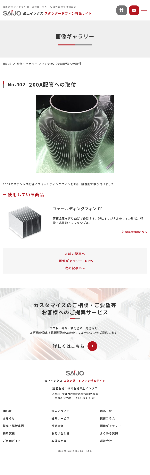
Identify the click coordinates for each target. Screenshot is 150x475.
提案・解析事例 (13, 426)
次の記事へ (73, 268)
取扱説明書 (59, 441)
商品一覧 (106, 411)
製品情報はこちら (136, 232)
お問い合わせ (61, 433)
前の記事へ (76, 253)
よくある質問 (109, 433)
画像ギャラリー (110, 426)
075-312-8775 (85, 397)
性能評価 (58, 426)
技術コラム (107, 418)
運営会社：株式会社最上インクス (74, 388)
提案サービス (61, 418)
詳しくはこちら (69, 346)
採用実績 (9, 433)
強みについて (61, 411)
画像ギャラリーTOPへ (76, 260)
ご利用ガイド (12, 441)
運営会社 (106, 441)
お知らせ (9, 418)
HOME (7, 411)
